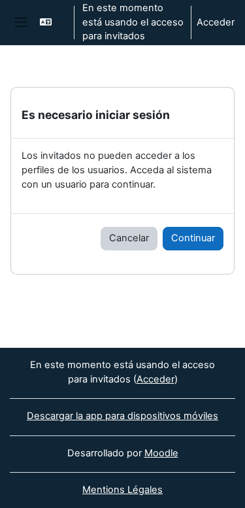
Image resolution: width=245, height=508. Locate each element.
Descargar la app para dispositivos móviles (122, 416)
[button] (51, 22)
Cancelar (129, 238)
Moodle (161, 453)
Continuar (193, 238)
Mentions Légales (122, 490)
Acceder (216, 22)
